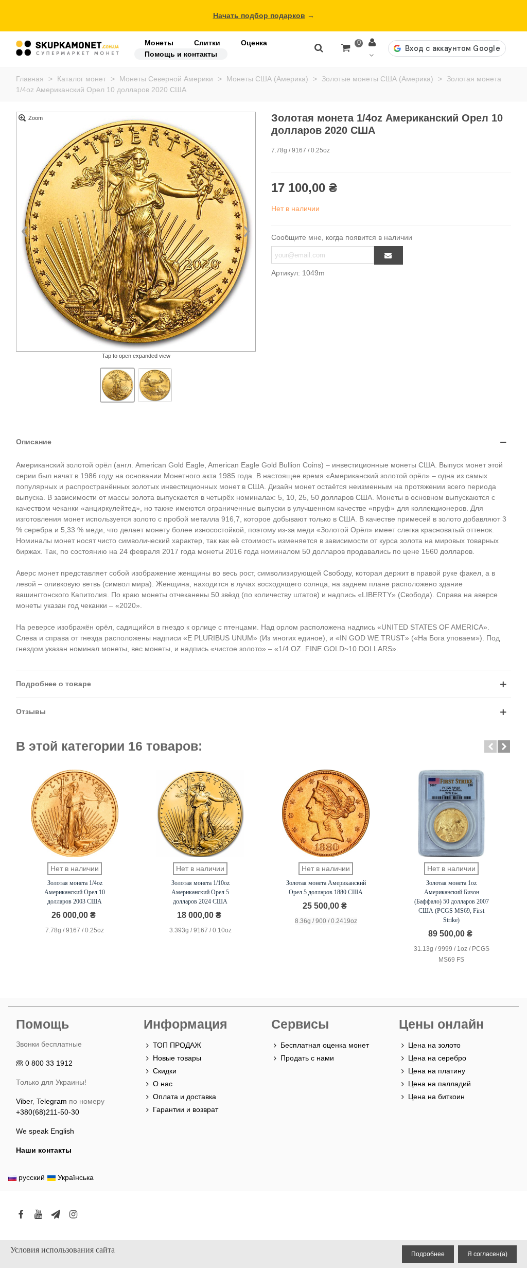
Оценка (254, 43)
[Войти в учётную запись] (373, 48)
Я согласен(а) (487, 1254)
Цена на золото (434, 1045)
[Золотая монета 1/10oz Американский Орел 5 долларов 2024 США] (200, 813)
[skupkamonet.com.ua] (67, 48)
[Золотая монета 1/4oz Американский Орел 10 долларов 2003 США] (74, 813)
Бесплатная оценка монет (324, 1045)
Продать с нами (307, 1058)
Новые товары (177, 1058)
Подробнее (428, 1254)
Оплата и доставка (184, 1096)
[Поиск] (318, 47)
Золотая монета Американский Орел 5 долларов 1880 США (326, 887)
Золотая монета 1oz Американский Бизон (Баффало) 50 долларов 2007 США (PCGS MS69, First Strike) (451, 901)
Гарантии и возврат (185, 1109)
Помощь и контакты (181, 54)
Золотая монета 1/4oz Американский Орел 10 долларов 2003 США (74, 892)
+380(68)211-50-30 (47, 1112)
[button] (490, 746)
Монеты (159, 43)
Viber (24, 1101)
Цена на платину (436, 1071)
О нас (162, 1084)
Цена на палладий (439, 1084)
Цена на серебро (437, 1058)
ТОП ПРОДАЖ (177, 1045)
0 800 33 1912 (49, 1063)
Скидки (165, 1071)
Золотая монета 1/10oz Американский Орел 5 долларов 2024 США (200, 892)
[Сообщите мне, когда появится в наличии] (388, 255)
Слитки (207, 43)
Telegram (52, 1101)
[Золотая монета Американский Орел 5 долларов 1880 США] (326, 813)
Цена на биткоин (436, 1096)
